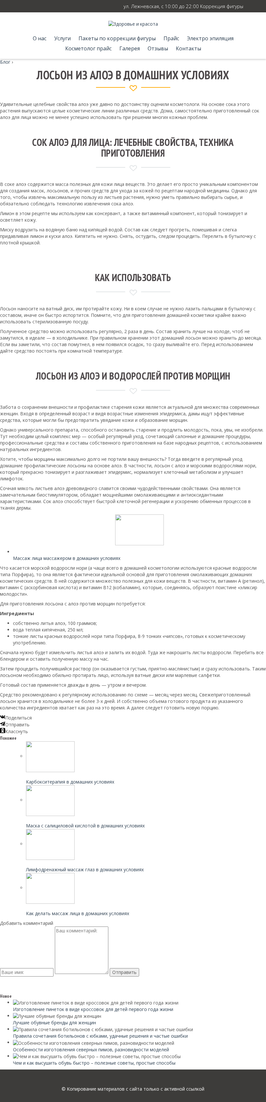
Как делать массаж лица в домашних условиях (77, 913)
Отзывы (158, 48)
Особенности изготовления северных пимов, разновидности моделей (91, 1049)
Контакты (188, 48)
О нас (39, 38)
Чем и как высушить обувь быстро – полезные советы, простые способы (94, 1063)
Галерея (129, 48)
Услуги (62, 38)
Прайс (171, 38)
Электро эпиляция (210, 38)
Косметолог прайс (88, 48)
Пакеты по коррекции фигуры (117, 38)
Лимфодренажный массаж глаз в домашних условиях (85, 869)
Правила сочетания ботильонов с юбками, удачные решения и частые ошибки (100, 1036)
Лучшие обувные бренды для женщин (54, 1022)
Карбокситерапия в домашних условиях (70, 782)
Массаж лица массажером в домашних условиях (66, 558)
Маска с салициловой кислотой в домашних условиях (85, 826)
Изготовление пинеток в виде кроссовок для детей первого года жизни (93, 1009)
